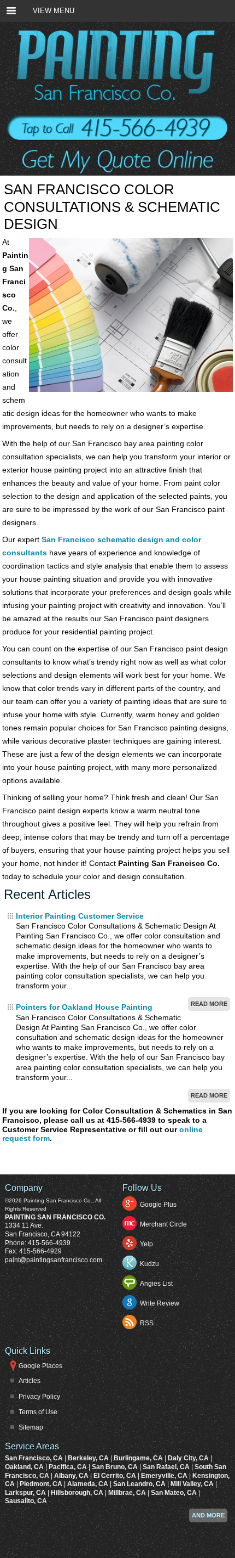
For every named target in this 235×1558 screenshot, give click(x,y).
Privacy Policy (39, 1396)
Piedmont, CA (42, 1484)
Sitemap (31, 1427)
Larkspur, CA (26, 1493)
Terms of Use (38, 1412)
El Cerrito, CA (115, 1476)
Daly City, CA (189, 1458)
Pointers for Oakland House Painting (84, 1007)
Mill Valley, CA (193, 1484)
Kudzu (149, 1264)
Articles (29, 1381)
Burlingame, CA (139, 1458)
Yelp (146, 1244)
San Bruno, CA (115, 1467)
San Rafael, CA (167, 1467)
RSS (147, 1323)
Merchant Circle (163, 1224)
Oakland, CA (25, 1467)
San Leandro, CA (140, 1484)
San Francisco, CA (34, 1458)
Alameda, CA (88, 1484)
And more (208, 1515)
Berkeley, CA (89, 1458)
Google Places (40, 1366)
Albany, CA (72, 1476)
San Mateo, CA (174, 1493)
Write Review (159, 1303)
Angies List (156, 1283)
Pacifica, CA (69, 1467)
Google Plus (158, 1204)
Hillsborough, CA (78, 1493)
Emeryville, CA (165, 1476)
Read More (209, 1003)
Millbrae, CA (128, 1493)
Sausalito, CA (26, 1501)
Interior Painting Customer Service (80, 916)
